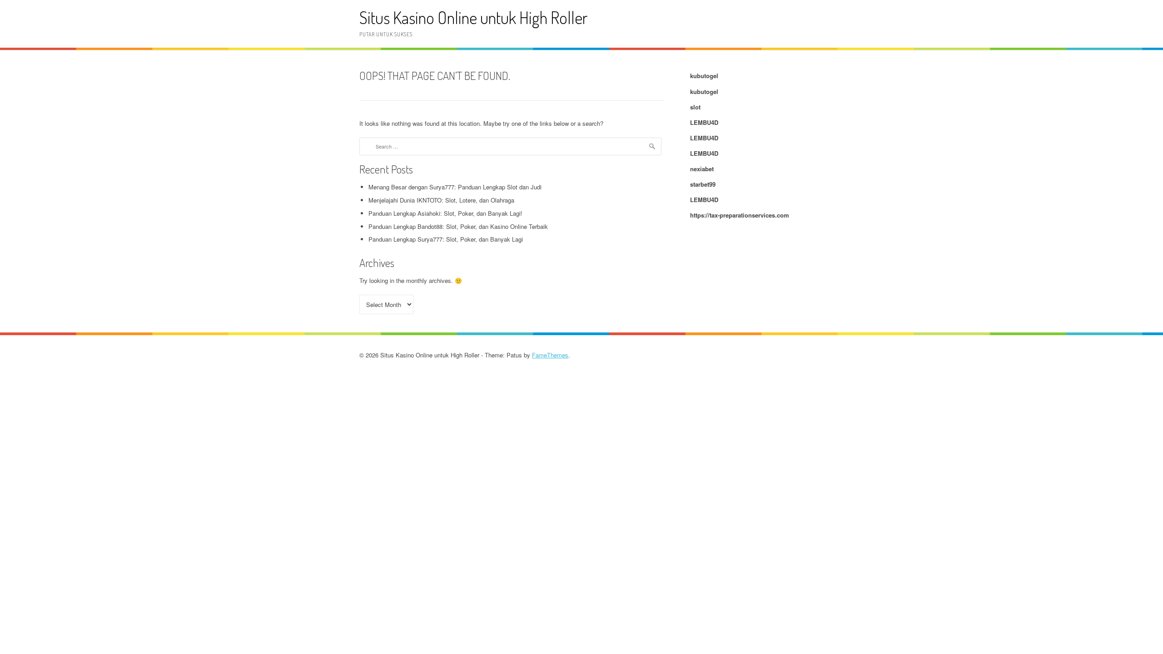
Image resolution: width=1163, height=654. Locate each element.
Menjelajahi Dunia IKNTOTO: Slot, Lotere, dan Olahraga (441, 200)
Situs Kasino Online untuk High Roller (473, 17)
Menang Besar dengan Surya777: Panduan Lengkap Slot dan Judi (455, 187)
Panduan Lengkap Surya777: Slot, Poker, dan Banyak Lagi (445, 239)
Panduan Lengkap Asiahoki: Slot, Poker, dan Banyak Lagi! (445, 213)
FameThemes (550, 355)
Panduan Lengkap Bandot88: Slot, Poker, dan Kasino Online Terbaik (458, 226)
